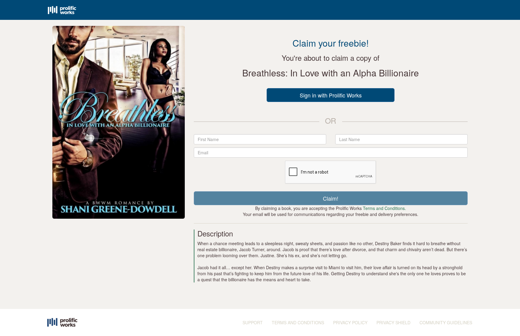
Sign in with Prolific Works (331, 95)
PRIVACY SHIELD (393, 322)
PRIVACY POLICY (350, 322)
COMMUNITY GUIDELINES (445, 322)
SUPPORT (253, 322)
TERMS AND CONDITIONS (298, 322)
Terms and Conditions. (384, 208)
